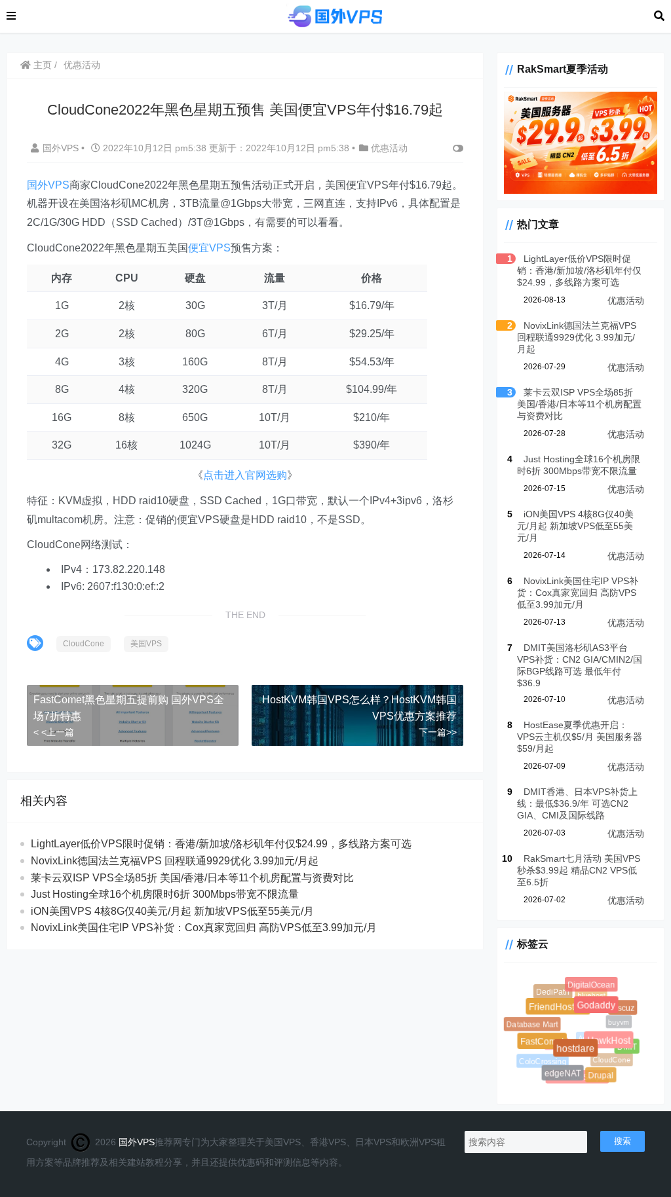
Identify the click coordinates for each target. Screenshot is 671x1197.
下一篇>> (438, 732)
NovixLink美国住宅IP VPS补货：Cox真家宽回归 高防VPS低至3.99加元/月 (204, 927)
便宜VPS (209, 247)
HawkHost (612, 1044)
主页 (41, 65)
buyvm (615, 1019)
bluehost (589, 993)
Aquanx (585, 1034)
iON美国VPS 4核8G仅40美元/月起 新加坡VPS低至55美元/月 (172, 911)
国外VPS (62, 148)
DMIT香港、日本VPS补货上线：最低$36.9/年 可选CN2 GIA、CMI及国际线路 (577, 803)
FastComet (545, 1044)
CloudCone (83, 643)
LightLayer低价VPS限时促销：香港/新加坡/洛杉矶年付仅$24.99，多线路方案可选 (221, 843)
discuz (623, 1008)
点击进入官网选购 (245, 475)
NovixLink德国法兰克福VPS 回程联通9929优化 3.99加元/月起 (174, 860)
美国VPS (146, 643)
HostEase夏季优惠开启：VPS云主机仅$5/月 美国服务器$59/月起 (579, 737)
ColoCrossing (541, 1060)
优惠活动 (82, 65)
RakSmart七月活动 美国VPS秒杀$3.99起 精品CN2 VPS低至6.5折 (578, 870)
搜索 (622, 1141)
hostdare (580, 1053)
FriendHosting (562, 1010)
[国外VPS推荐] (334, 15)
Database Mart (532, 1024)
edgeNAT (564, 1075)
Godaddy (600, 1009)
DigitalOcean (592, 985)
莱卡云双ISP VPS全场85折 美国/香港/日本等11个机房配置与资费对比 (192, 877)
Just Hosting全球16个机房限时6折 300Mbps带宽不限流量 (165, 894)
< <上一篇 (53, 732)
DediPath (553, 992)
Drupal (601, 1076)
